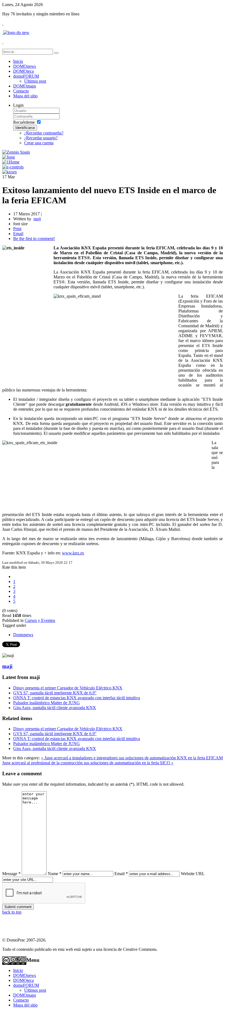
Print (17, 228)
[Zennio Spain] (16, 152)
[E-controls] (13, 167)
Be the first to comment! (34, 238)
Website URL (192, 873)
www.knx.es (73, 553)
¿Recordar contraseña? (43, 133)
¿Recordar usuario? (41, 138)
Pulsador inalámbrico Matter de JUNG (46, 702)
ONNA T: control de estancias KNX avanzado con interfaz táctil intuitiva (76, 697)
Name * (54, 873)
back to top (11, 912)
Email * (121, 873)
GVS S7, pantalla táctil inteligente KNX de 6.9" (55, 692)
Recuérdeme (24, 122)
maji (7, 666)
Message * (11, 873)
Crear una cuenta (39, 142)
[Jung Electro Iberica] (8, 157)
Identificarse (25, 128)
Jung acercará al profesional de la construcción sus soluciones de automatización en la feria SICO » (87, 762)
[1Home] (10, 162)
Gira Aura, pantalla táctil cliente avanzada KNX (54, 707)
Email (18, 233)
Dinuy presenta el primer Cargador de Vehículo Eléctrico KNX (67, 688)
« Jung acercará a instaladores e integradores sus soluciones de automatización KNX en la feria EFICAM (132, 758)
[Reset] (56, 53)
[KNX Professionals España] (9, 172)
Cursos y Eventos (40, 620)
